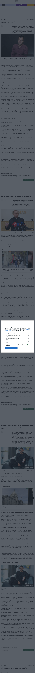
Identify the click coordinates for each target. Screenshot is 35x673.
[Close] (32, 322)
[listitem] (17, 333)
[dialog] (17, 336)
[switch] (28, 335)
